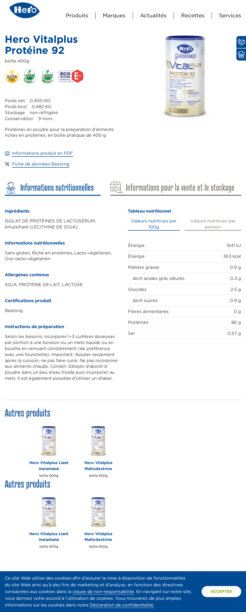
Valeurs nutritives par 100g (153, 223)
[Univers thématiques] (241, 55)
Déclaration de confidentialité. (122, 604)
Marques (114, 15)
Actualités (153, 15)
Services (230, 15)
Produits (77, 15)
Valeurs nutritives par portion (212, 223)
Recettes (192, 15)
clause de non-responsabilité (103, 591)
